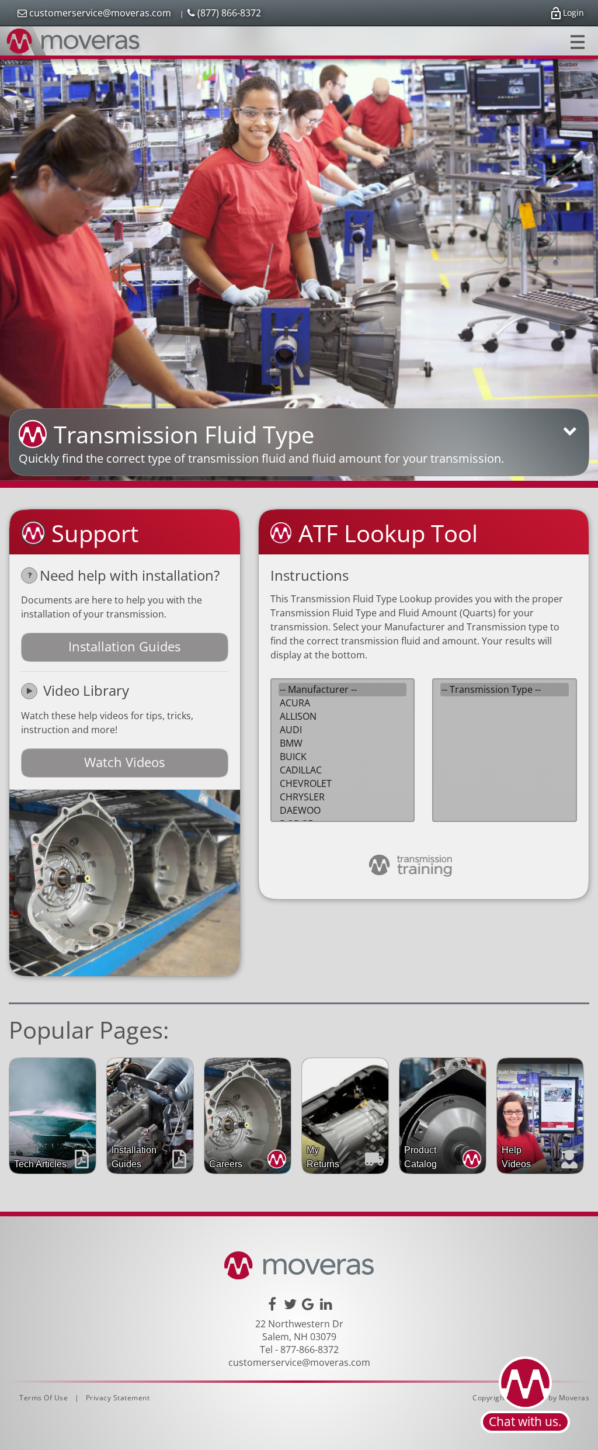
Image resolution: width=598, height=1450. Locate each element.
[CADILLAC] (343, 770)
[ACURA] (343, 703)
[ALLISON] (343, 716)
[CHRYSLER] (343, 797)
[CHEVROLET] (343, 783)
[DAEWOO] (343, 810)
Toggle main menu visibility (577, 40)
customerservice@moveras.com (99, 12)
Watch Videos (124, 762)
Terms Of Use (43, 1398)
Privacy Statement (118, 1398)
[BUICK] (343, 757)
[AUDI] (343, 730)
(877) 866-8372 (228, 12)
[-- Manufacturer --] (343, 689)
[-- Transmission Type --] (504, 689)
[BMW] (343, 743)
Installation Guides (124, 646)
